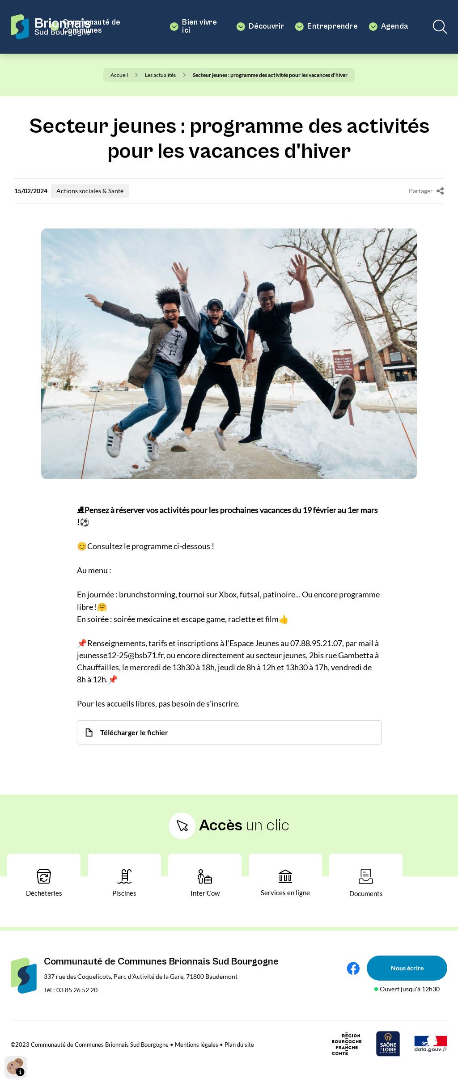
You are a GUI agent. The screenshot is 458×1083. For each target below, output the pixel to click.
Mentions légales (196, 1044)
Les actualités (160, 75)
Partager (421, 191)
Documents (366, 893)
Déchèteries (44, 893)
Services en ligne (285, 892)
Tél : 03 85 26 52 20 (71, 990)
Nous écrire (407, 968)
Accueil (119, 75)
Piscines (124, 893)
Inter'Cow (205, 893)
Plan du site (239, 1044)
